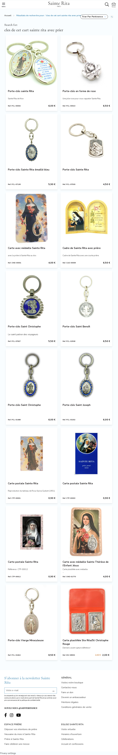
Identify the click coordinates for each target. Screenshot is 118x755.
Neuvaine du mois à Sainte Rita (19, 734)
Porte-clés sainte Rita (21, 91)
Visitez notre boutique (72, 682)
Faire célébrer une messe (16, 744)
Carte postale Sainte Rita (23, 483)
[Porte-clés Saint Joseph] (86, 375)
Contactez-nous (69, 687)
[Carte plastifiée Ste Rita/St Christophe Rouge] (86, 610)
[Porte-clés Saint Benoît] (86, 297)
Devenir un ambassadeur (73, 697)
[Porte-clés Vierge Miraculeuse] (32, 610)
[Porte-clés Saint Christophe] (32, 297)
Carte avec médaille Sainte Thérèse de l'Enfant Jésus (86, 563)
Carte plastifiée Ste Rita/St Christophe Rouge (85, 642)
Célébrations (67, 739)
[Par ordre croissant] (112, 17)
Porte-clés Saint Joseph (77, 405)
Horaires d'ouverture (71, 734)
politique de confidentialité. (30, 700)
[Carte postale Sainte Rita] (32, 454)
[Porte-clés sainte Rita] (32, 61)
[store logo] (59, 3)
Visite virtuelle (68, 729)
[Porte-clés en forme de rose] (86, 61)
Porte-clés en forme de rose (79, 91)
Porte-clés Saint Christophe (24, 326)
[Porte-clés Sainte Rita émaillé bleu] (32, 140)
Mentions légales (69, 702)
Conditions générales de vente (76, 707)
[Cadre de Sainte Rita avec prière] (86, 218)
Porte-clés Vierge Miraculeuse (26, 640)
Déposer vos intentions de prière (20, 729)
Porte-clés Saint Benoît (76, 326)
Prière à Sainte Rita (14, 739)
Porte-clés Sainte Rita (76, 169)
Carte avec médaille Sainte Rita (26, 248)
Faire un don (67, 692)
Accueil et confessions (72, 744)
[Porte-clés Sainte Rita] (86, 140)
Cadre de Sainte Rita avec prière (82, 248)
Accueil (7, 15)
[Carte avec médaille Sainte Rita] (32, 218)
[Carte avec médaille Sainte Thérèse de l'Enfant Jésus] (86, 532)
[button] (94, 17)
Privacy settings (8, 753)
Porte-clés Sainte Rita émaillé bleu (28, 169)
